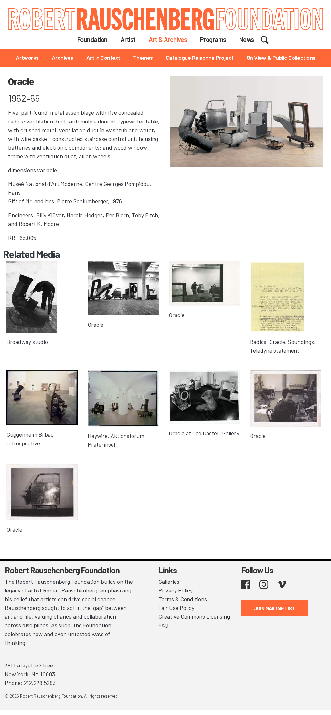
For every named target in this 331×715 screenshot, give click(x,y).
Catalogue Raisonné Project (200, 57)
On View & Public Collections (281, 57)
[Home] (165, 19)
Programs (213, 39)
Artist (128, 39)
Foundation (92, 39)
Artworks (27, 57)
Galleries (168, 581)
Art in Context (103, 57)
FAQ (163, 625)
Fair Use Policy (176, 607)
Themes (143, 57)
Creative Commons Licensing (194, 616)
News (246, 39)
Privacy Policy (175, 590)
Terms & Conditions (182, 599)
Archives (62, 57)
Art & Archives (168, 39)
